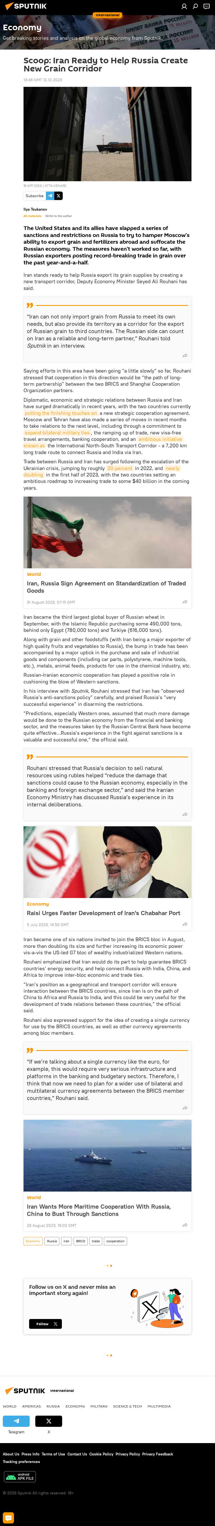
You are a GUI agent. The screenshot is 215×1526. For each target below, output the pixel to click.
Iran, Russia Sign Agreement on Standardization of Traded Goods (106, 587)
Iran (66, 1241)
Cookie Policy (101, 1454)
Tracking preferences (21, 1461)
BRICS (80, 1241)
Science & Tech (127, 1406)
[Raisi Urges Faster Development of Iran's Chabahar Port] (107, 862)
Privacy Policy (128, 1454)
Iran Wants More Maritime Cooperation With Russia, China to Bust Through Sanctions (99, 1210)
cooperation (115, 1241)
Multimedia (159, 1406)
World (34, 574)
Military (99, 1406)
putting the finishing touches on (61, 413)
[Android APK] (20, 1477)
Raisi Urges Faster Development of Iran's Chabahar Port (103, 912)
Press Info (30, 1454)
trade (96, 1241)
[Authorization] (184, 6)
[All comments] (8, 1517)
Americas (31, 1406)
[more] (185, 355)
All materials (32, 216)
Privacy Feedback (157, 1454)
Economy (38, 904)
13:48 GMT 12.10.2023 (43, 79)
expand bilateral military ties (57, 432)
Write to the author (58, 216)
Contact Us (77, 1454)
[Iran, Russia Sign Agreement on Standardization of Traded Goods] (107, 532)
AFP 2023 (34, 185)
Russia (52, 1241)
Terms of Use (53, 1454)
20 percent (120, 468)
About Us (11, 1454)
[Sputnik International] (27, 10)
